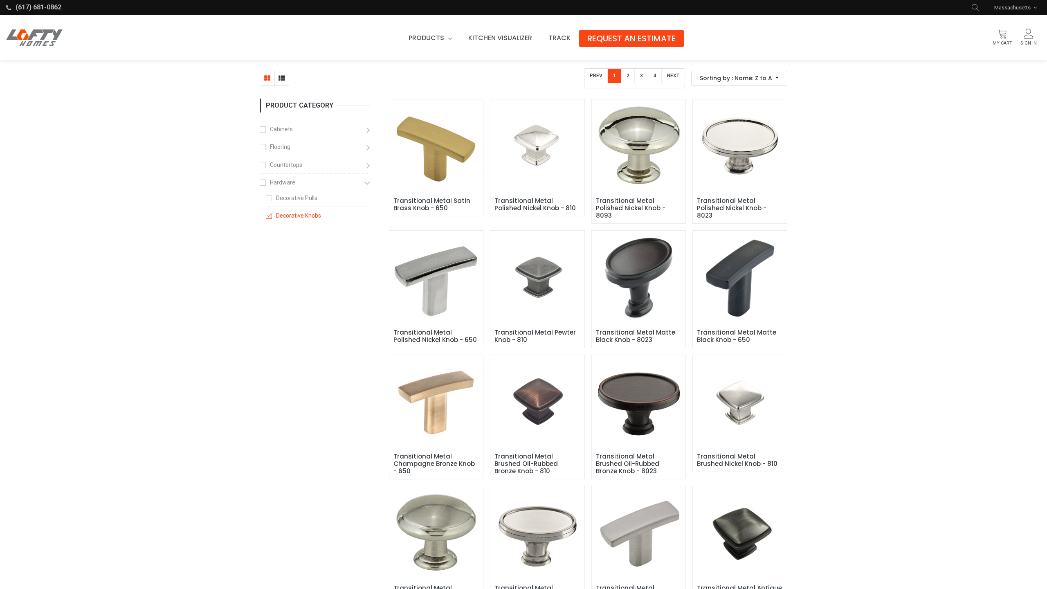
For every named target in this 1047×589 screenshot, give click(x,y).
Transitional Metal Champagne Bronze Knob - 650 (434, 464)
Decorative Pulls (296, 198)
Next (673, 76)
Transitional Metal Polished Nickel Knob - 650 (435, 336)
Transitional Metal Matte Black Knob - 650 (737, 336)
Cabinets (281, 129)
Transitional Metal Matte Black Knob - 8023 (636, 336)
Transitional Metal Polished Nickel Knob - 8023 (732, 208)
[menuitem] (500, 38)
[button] (975, 7)
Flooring (280, 147)
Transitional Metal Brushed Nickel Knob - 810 (737, 460)
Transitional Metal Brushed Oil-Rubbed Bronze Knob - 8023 (628, 464)
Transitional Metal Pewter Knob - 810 (535, 336)
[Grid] (267, 78)
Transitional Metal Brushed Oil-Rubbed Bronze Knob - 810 (526, 464)
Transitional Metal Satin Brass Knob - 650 (432, 204)
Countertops (286, 165)
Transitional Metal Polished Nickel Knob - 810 (535, 204)
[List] (281, 78)
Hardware (282, 182)
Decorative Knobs (298, 215)
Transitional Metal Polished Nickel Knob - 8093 (631, 208)
